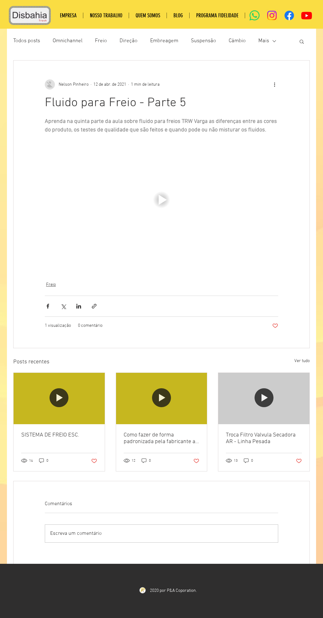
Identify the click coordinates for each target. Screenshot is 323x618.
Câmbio (237, 41)
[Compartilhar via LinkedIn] (79, 306)
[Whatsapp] (254, 15)
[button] (302, 41)
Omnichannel (67, 41)
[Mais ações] (274, 84)
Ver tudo (302, 361)
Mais (263, 41)
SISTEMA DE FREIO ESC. (50, 435)
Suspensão (203, 41)
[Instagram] (272, 15)
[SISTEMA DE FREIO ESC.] (59, 398)
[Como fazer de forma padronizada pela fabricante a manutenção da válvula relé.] (161, 398)
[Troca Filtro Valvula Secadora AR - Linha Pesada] (263, 398)
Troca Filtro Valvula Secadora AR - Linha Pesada (261, 438)
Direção (129, 41)
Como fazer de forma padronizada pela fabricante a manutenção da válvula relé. (159, 438)
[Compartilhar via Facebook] (48, 306)
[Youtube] (306, 15)
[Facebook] (289, 15)
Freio (101, 41)
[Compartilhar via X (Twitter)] (63, 306)
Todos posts (26, 41)
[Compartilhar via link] (94, 306)
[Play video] (161, 199)
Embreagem (164, 41)
